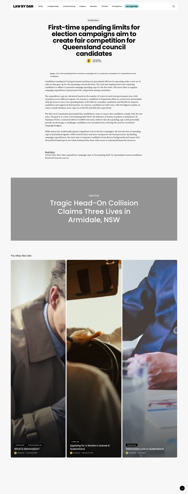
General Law (20, 445)
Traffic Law (75, 442)
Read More (50, 152)
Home (52, 73)
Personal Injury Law (35, 445)
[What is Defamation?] (38, 358)
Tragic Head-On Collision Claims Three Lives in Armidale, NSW (94, 209)
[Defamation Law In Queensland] (149, 358)
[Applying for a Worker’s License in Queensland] (94, 358)
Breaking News (93, 20)
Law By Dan (97, 60)
